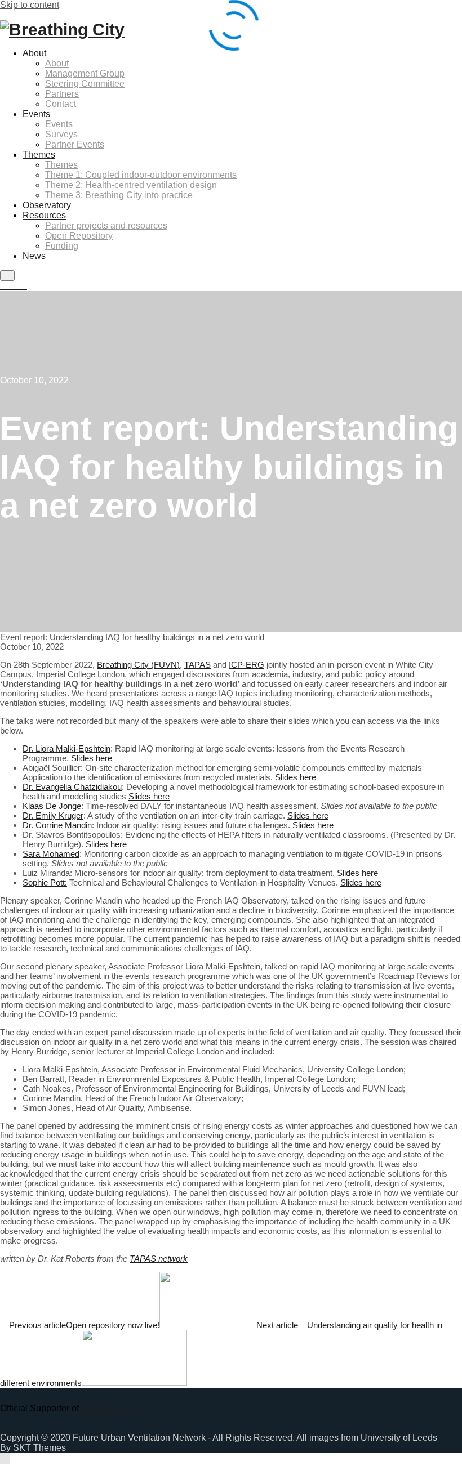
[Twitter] (17, 285)
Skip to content (29, 5)
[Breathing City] (62, 29)
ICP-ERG (246, 664)
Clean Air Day (109, 1408)
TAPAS (197, 664)
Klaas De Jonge (52, 806)
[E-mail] (3, 285)
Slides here (91, 758)
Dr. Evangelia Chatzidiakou (72, 787)
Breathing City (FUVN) (138, 664)
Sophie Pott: (45, 882)
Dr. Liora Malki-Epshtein (66, 748)
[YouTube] (23, 285)
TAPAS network (159, 1258)
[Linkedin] (10, 285)
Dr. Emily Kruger (53, 815)
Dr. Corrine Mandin (57, 825)
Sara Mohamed (51, 854)
